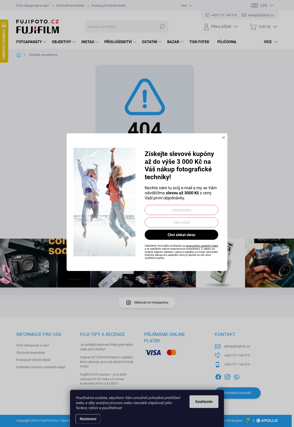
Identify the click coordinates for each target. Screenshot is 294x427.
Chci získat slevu (181, 235)
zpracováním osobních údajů (202, 245)
